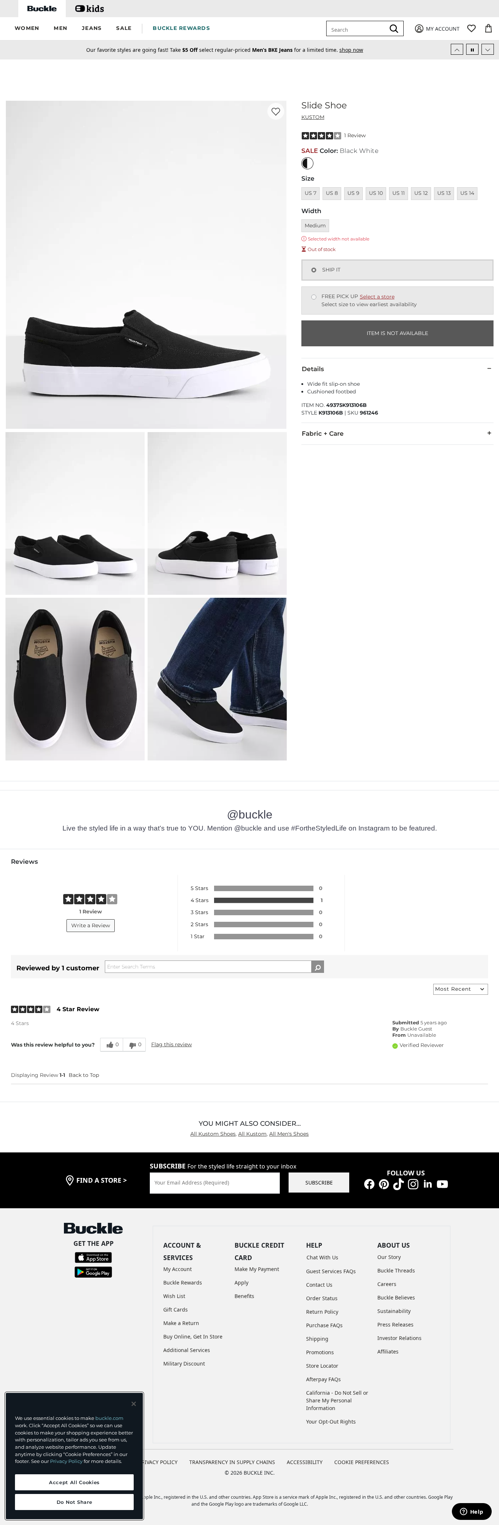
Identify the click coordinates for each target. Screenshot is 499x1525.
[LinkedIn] (427, 1183)
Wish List (174, 1296)
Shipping (317, 1338)
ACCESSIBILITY (305, 1462)
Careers (386, 1284)
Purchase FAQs (324, 1325)
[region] (74, 1456)
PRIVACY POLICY (158, 1462)
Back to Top (84, 1075)
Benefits (244, 1296)
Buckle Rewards (182, 1282)
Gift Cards (175, 1309)
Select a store (377, 296)
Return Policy (322, 1311)
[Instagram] (413, 1183)
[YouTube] (442, 1183)
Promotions (320, 1352)
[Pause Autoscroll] (472, 49)
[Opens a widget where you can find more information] (472, 1512)
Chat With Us (322, 1257)
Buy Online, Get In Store (192, 1336)
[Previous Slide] (457, 49)
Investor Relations (399, 1338)
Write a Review (90, 925)
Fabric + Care (323, 433)
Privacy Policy (66, 1461)
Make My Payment (257, 1269)
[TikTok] (398, 1183)
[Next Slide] (487, 49)
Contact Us (319, 1284)
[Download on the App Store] (93, 1256)
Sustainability (394, 1311)
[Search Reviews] (317, 966)
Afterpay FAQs (323, 1379)
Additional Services (186, 1350)
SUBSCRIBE (319, 1182)
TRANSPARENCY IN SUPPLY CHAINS (232, 1462)
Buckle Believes (396, 1297)
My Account (177, 1269)
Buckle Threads (396, 1270)
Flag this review (171, 1044)
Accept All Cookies (74, 1482)
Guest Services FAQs (331, 1271)
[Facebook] (369, 1183)
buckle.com (109, 1418)
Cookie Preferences (361, 1462)
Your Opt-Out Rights (331, 1421)
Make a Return (181, 1323)
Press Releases (395, 1324)
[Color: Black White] (307, 163)
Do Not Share (74, 1502)
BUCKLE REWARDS (181, 28)
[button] (26, 28)
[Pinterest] (384, 1183)
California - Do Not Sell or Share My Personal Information (337, 1400)
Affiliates (388, 1351)
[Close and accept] (134, 1404)
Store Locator (322, 1365)
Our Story (389, 1256)
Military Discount (184, 1363)
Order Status (322, 1298)
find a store (101, 1180)
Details (313, 369)
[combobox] (361, 28)
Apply (241, 1282)
